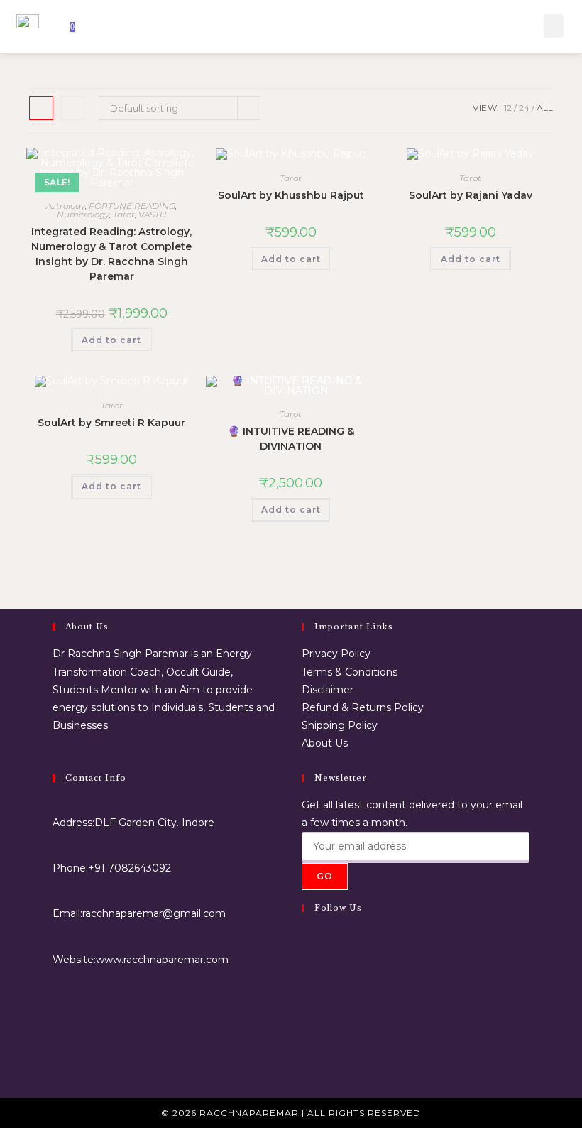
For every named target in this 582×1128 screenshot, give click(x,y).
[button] (554, 26)
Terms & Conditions (349, 672)
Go (325, 876)
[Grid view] (41, 108)
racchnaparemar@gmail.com (154, 913)
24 (524, 107)
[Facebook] (305, 943)
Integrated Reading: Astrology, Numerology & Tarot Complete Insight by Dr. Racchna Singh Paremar (111, 254)
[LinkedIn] (305, 1011)
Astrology (65, 205)
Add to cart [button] (111, 340)
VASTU (152, 214)
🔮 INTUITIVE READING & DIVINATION (291, 438)
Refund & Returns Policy (363, 707)
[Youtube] (305, 1045)
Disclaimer (327, 689)
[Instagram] (305, 977)
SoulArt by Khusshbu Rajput (291, 195)
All (545, 107)
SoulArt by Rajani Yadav (470, 195)
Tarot (124, 214)
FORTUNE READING (132, 205)
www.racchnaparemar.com (162, 959)
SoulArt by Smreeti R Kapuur (111, 422)
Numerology (83, 214)
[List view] (72, 108)
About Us (325, 743)
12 (508, 107)
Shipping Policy (340, 725)
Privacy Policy (336, 653)
